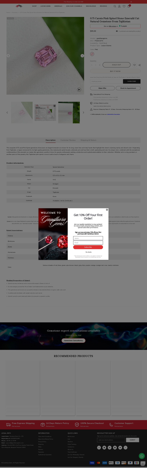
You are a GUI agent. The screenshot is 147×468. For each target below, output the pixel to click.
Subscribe (88, 247)
